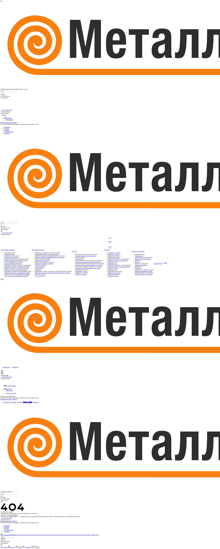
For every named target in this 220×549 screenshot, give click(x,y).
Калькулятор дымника (65, 535)
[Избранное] (2, 502)
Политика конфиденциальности (12, 535)
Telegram (6, 128)
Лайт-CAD (95, 535)
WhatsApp (7, 133)
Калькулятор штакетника (51, 535)
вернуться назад (5, 515)
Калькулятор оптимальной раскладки (33, 535)
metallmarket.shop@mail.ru (9, 122)
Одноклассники (8, 132)
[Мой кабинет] (1, 369)
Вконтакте (7, 127)
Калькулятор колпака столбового (82, 535)
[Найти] (2, 93)
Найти (2, 538)
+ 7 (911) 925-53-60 (6, 110)
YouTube (6, 130)
